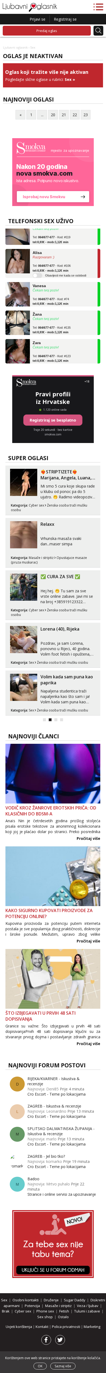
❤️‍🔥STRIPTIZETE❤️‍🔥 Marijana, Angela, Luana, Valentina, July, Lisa (65, 478)
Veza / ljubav (87, 1305)
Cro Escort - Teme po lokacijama (56, 1094)
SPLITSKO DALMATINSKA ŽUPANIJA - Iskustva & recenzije (61, 1131)
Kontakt (42, 1326)
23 (85, 114)
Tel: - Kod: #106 (52, 264)
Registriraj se (65, 19)
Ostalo (63, 1316)
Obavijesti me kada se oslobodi (65, 271)
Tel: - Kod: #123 (52, 354)
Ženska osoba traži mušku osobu (62, 662)
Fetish (64, 1311)
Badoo (33, 1178)
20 (53, 114)
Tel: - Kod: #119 (51, 235)
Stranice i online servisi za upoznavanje (61, 1194)
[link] (53, 172)
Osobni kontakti (26, 1300)
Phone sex (45, 1311)
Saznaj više (63, 1366)
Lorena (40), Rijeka (59, 629)
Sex (68, 79)
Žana (37, 310)
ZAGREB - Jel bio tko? (46, 1156)
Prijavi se (37, 19)
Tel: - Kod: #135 (52, 326)
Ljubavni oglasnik (15, 47)
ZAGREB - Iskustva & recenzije (54, 1106)
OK (40, 1366)
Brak (6, 1311)
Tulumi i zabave (87, 1311)
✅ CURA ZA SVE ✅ (60, 577)
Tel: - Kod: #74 (51, 297)
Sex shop (45, 1316)
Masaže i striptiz (41, 557)
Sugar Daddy (74, 1300)
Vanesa (39, 281)
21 (64, 114)
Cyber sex (36, 505)
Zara (37, 338)
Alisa (37, 248)
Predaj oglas (46, 30)
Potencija (32, 1305)
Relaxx (47, 524)
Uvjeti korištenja (19, 1326)
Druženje (51, 1300)
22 (75, 114)
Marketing (92, 1326)
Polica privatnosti (66, 1326)
